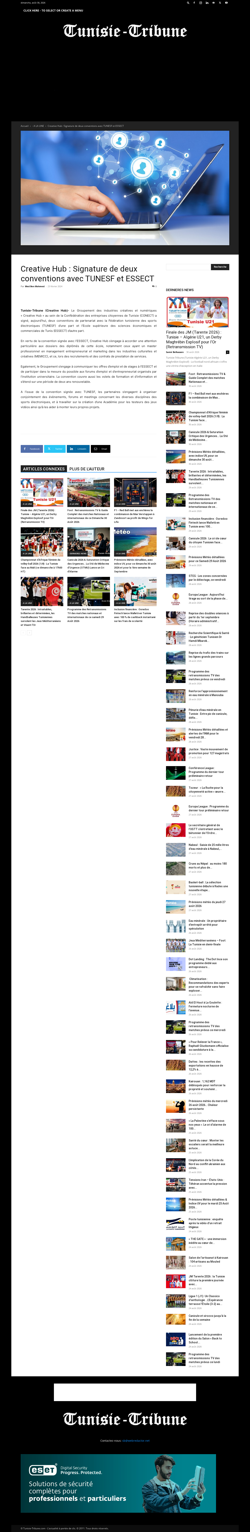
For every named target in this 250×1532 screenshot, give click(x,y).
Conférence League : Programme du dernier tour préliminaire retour (206, 771)
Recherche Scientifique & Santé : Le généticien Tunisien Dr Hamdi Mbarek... (209, 636)
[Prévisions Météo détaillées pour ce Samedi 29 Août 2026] (176, 562)
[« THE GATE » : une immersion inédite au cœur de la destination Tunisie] (176, 1244)
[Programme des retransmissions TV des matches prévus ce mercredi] (176, 1027)
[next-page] (29, 632)
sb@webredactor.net (136, 1440)
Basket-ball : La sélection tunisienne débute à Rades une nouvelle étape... (208, 886)
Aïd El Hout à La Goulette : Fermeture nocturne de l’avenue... (205, 1006)
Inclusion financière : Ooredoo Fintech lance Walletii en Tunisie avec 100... (208, 522)
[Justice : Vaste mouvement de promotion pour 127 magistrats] (176, 754)
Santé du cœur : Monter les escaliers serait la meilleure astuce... (206, 1144)
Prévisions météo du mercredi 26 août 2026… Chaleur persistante (208, 1104)
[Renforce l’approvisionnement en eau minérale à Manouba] (176, 696)
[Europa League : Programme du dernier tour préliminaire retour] (176, 811)
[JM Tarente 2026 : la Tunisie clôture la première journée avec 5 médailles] (176, 1281)
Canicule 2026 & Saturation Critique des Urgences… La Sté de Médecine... (208, 436)
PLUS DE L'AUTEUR (86, 469)
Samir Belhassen (175, 352)
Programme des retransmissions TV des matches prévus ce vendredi (207, 675)
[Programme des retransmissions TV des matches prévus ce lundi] (176, 1359)
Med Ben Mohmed (35, 286)
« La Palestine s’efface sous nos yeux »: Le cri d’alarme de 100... (207, 1124)
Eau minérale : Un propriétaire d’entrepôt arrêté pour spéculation (207, 924)
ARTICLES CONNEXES (44, 469)
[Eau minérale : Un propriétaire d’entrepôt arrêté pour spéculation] (176, 926)
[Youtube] (226, 2)
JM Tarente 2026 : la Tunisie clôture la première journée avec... (207, 1280)
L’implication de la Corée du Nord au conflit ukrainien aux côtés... (207, 1164)
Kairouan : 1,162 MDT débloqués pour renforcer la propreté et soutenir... (207, 1085)
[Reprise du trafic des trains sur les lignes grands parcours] (176, 657)
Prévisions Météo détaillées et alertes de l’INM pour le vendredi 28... (208, 733)
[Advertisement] (88, 298)
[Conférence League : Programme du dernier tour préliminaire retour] (176, 773)
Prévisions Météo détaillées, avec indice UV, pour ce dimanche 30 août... (207, 455)
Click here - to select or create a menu (53, 10)
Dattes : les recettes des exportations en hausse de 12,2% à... (206, 1065)
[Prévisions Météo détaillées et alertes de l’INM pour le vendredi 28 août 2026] (176, 734)
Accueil (25, 126)
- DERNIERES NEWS (78, 553)
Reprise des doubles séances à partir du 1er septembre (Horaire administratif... (209, 617)
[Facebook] (194, 2)
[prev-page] (23, 632)
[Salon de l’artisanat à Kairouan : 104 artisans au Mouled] (176, 1262)
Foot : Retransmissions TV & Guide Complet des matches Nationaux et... (207, 377)
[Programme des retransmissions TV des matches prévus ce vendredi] (176, 676)
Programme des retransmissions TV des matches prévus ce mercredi (207, 1026)
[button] (188, 2)
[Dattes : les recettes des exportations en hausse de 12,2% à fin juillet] (176, 1065)
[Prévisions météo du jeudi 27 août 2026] (176, 907)
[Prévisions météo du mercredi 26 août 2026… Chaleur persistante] (176, 1106)
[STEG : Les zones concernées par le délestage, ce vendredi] (176, 581)
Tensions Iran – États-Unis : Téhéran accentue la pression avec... (208, 1183)
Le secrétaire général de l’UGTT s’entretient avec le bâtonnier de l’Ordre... (206, 829)
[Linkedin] (207, 2)
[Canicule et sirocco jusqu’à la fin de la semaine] (176, 1319)
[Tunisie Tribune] (125, 31)
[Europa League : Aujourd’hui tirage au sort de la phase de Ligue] (176, 599)
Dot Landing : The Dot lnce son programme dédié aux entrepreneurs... (208, 963)
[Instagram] (201, 2)
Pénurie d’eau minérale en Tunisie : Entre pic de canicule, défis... (208, 713)
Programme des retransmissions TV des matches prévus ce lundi (204, 1358)
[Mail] (213, 2)
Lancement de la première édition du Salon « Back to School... (205, 1338)
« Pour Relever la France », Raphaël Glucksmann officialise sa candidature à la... (209, 1045)
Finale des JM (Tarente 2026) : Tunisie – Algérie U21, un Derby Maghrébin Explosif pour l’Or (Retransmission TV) (193, 339)
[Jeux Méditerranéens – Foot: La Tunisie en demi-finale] (176, 945)
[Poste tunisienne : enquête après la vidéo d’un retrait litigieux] (176, 1224)
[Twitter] (220, 2)
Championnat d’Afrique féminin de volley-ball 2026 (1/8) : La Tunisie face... (208, 416)
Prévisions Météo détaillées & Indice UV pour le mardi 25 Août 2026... (209, 1203)
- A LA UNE (38, 126)
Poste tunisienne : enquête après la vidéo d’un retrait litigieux (206, 1223)
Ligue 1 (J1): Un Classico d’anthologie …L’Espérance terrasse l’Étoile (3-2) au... (206, 1300)
